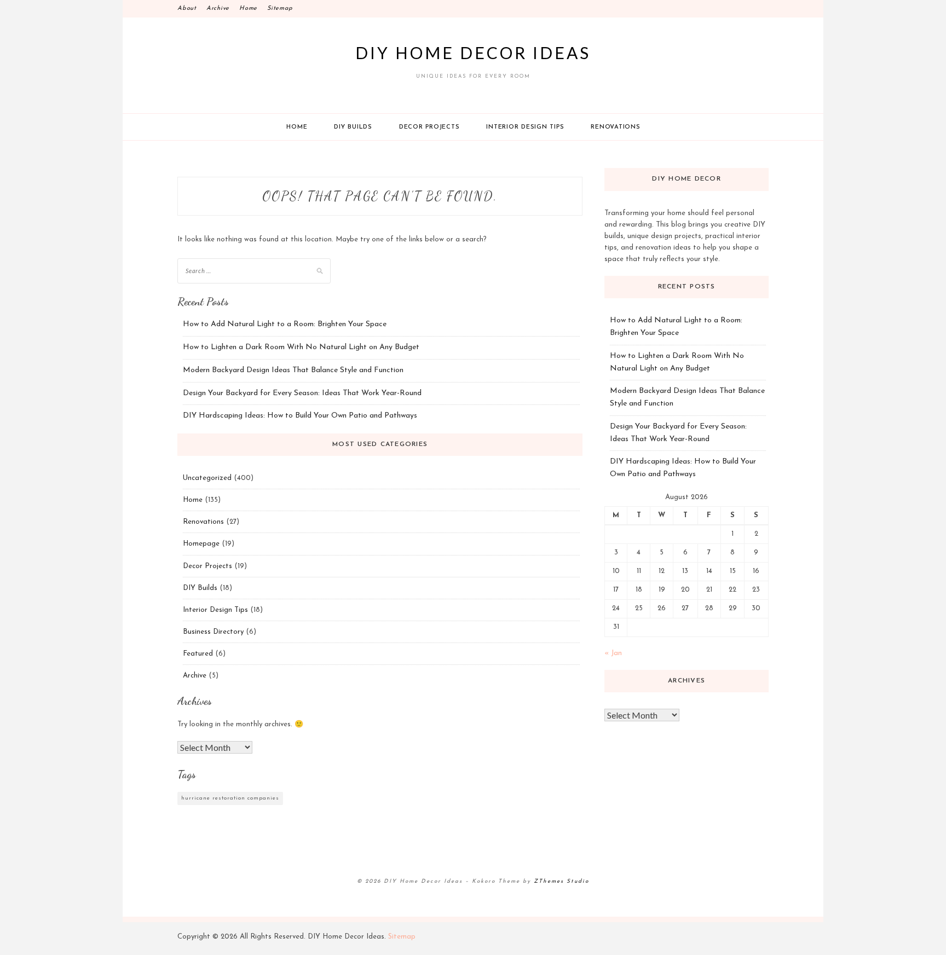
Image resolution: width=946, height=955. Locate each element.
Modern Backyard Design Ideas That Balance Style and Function (293, 370)
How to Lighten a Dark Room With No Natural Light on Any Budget (301, 347)
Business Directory (213, 631)
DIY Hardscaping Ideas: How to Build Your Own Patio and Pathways (300, 416)
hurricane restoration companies (230, 798)
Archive (217, 8)
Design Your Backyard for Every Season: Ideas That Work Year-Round (302, 393)
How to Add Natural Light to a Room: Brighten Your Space (285, 324)
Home (248, 8)
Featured (198, 653)
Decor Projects (429, 127)
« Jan (613, 653)
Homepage (201, 543)
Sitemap (279, 8)
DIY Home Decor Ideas (473, 52)
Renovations (615, 127)
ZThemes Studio (561, 881)
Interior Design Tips (525, 127)
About (187, 8)
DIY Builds (353, 127)
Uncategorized (207, 478)
